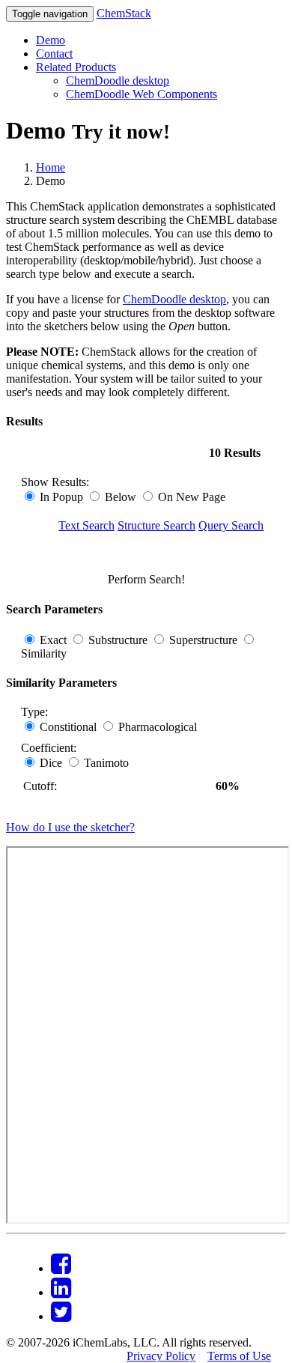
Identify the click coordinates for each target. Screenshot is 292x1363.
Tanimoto (105, 762)
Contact (54, 53)
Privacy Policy (161, 1356)
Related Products (76, 67)
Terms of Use (239, 1356)
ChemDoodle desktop (117, 80)
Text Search (86, 525)
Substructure (117, 640)
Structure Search (156, 525)
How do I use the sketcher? (70, 827)
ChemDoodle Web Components (141, 94)
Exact (53, 640)
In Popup (61, 497)
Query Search (231, 525)
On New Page (190, 497)
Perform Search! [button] (146, 579)
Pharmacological (156, 726)
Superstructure (203, 640)
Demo (50, 40)
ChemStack (124, 13)
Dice (51, 762)
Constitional (68, 726)
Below (120, 497)
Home (50, 167)
